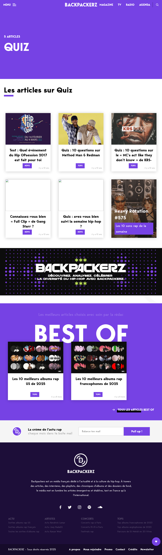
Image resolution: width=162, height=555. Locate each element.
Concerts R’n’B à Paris (92, 527)
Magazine (106, 5)
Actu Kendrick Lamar (55, 522)
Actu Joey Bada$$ (54, 527)
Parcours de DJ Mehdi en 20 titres (134, 531)
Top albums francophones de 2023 (135, 522)
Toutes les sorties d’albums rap (23, 531)
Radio (130, 5)
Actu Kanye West (53, 531)
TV (119, 5)
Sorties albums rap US (19, 522)
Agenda (144, 5)
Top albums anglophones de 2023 (134, 527)
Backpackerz (81, 4)
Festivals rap (87, 531)
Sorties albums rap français (22, 527)
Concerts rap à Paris (91, 522)
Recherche (157, 4)
